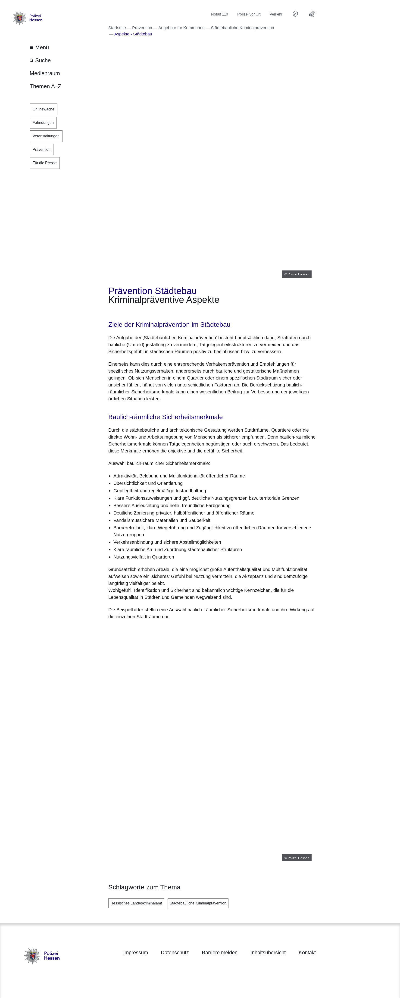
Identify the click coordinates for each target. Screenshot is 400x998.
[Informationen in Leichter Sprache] (295, 14)
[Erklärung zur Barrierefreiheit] (312, 14)
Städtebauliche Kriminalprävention (198, 903)
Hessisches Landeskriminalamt (136, 903)
